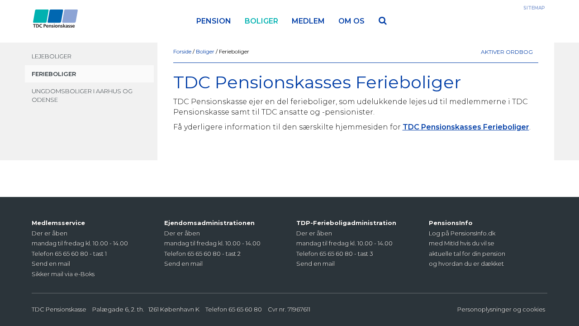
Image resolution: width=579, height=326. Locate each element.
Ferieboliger (54, 73)
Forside (183, 51)
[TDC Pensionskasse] (55, 11)
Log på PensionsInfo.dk (462, 233)
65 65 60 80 (245, 309)
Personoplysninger (484, 309)
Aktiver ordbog (507, 51)
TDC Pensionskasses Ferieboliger (466, 127)
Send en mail (51, 263)
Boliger (261, 21)
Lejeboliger (51, 56)
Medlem (308, 21)
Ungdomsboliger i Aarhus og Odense (82, 95)
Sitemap (534, 8)
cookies (533, 309)
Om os (351, 21)
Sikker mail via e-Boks (63, 274)
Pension (213, 21)
